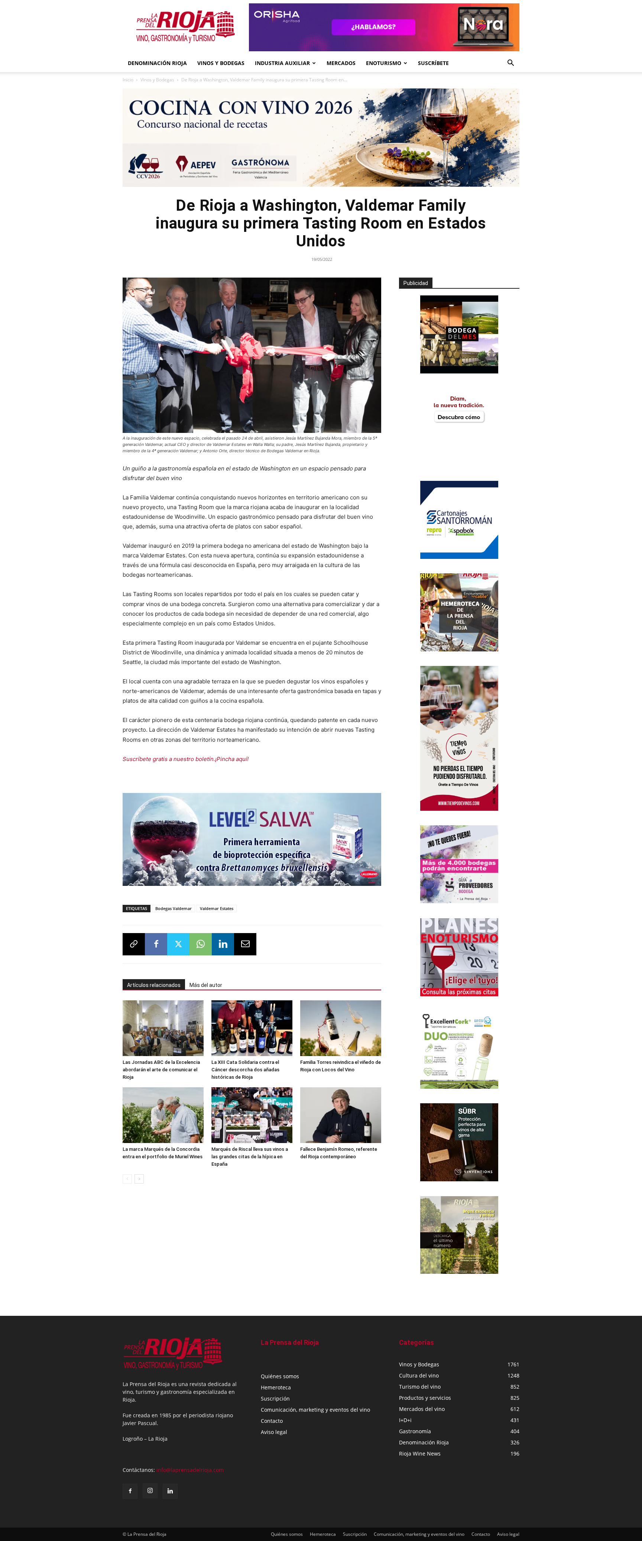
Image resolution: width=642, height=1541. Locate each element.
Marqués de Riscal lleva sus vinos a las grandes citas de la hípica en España (249, 1156)
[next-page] (139, 1179)
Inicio (128, 80)
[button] (510, 63)
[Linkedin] (223, 944)
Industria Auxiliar (282, 63)
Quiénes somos (280, 1376)
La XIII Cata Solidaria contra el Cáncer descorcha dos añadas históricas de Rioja (245, 1069)
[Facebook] (156, 944)
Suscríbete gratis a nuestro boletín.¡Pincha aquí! (186, 759)
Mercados (341, 63)
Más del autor (205, 985)
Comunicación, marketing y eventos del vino (315, 1409)
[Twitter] (178, 944)
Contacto (272, 1420)
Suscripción (275, 1398)
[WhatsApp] (200, 944)
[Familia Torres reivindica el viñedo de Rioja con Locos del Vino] (340, 1028)
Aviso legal (274, 1431)
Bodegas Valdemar (173, 908)
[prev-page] (127, 1179)
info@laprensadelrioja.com (190, 1469)
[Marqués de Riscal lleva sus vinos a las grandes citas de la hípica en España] (251, 1115)
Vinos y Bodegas (157, 80)
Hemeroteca (276, 1387)
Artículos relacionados (154, 985)
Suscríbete (433, 63)
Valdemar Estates (216, 908)
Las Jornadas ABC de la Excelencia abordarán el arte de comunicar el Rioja (161, 1069)
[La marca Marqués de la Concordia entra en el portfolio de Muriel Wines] (163, 1115)
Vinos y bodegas (220, 63)
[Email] (245, 944)
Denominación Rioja (157, 63)
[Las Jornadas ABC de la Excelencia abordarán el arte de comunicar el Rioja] (163, 1028)
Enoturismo (383, 63)
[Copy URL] (134, 944)
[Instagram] (150, 1490)
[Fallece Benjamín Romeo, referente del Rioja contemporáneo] (340, 1115)
